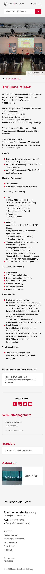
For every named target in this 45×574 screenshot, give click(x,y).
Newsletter (8, 531)
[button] (15, 404)
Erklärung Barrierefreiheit (14, 539)
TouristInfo (8, 550)
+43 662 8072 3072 (16, 431)
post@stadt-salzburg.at (19, 523)
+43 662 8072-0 (17, 520)
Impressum (8, 561)
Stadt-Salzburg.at (13, 79)
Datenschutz (9, 558)
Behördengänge (10, 542)
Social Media (9, 546)
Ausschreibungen (11, 535)
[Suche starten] (38, 11)
